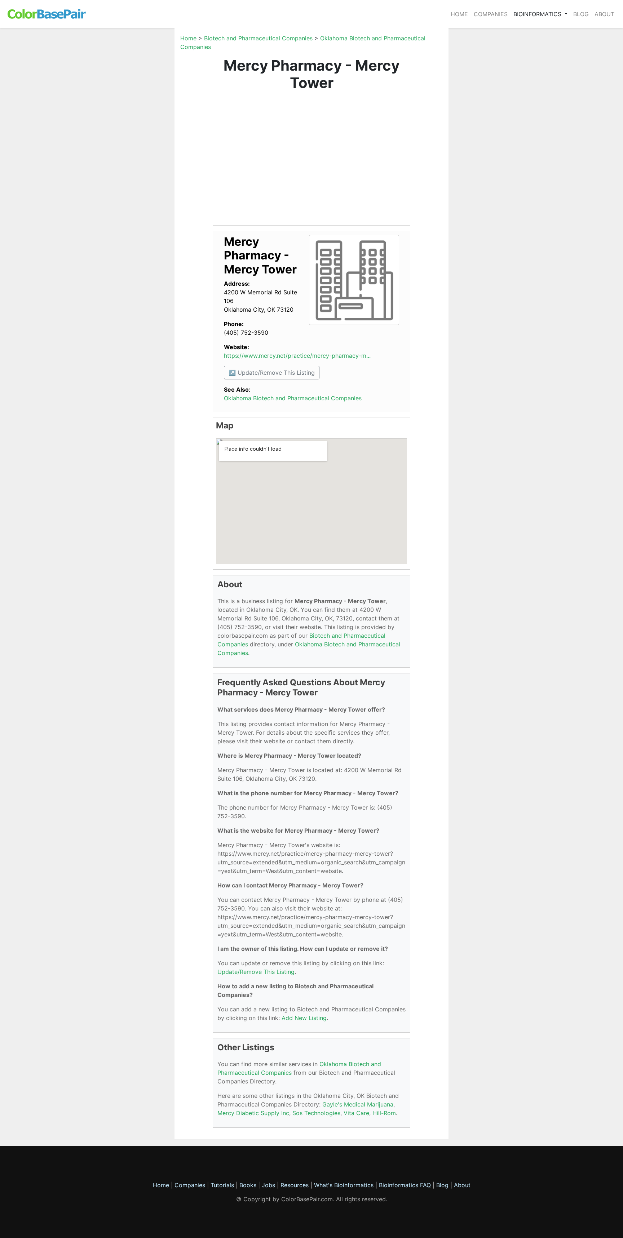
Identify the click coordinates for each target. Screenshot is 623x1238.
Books (247, 1185)
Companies (491, 14)
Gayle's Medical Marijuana (357, 1104)
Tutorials (222, 1185)
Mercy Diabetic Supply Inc (253, 1113)
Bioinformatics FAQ (406, 1185)
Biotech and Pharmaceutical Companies (258, 38)
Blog (581, 14)
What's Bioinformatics (344, 1185)
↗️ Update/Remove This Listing (272, 372)
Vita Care (356, 1113)
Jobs (268, 1185)
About (604, 14)
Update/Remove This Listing (256, 971)
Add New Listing (304, 1017)
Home (459, 14)
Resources (294, 1185)
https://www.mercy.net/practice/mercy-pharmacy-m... (297, 355)
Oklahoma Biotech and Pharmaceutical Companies (293, 398)
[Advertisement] (140, 142)
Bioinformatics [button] (538, 14)
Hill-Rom (384, 1113)
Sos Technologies (316, 1113)
